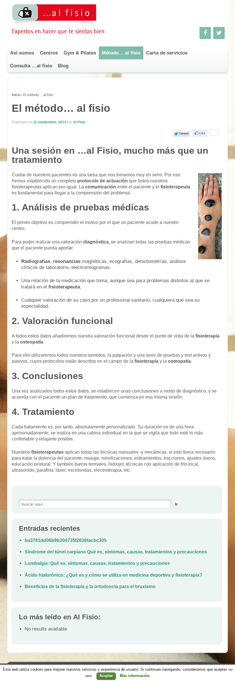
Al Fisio (79, 122)
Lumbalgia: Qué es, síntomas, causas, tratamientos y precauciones (97, 563)
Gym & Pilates (80, 53)
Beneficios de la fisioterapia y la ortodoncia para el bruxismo (90, 586)
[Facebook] (205, 33)
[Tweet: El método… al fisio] (181, 133)
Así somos (22, 53)
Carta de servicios (166, 53)
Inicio (16, 95)
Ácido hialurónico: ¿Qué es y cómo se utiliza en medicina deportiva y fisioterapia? (113, 575)
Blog (63, 66)
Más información (135, 676)
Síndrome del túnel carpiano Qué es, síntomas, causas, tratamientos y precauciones (116, 551)
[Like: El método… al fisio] (200, 133)
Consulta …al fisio (31, 66)
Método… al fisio (121, 53)
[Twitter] (219, 33)
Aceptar (106, 676)
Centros (49, 53)
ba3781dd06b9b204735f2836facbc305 (66, 540)
